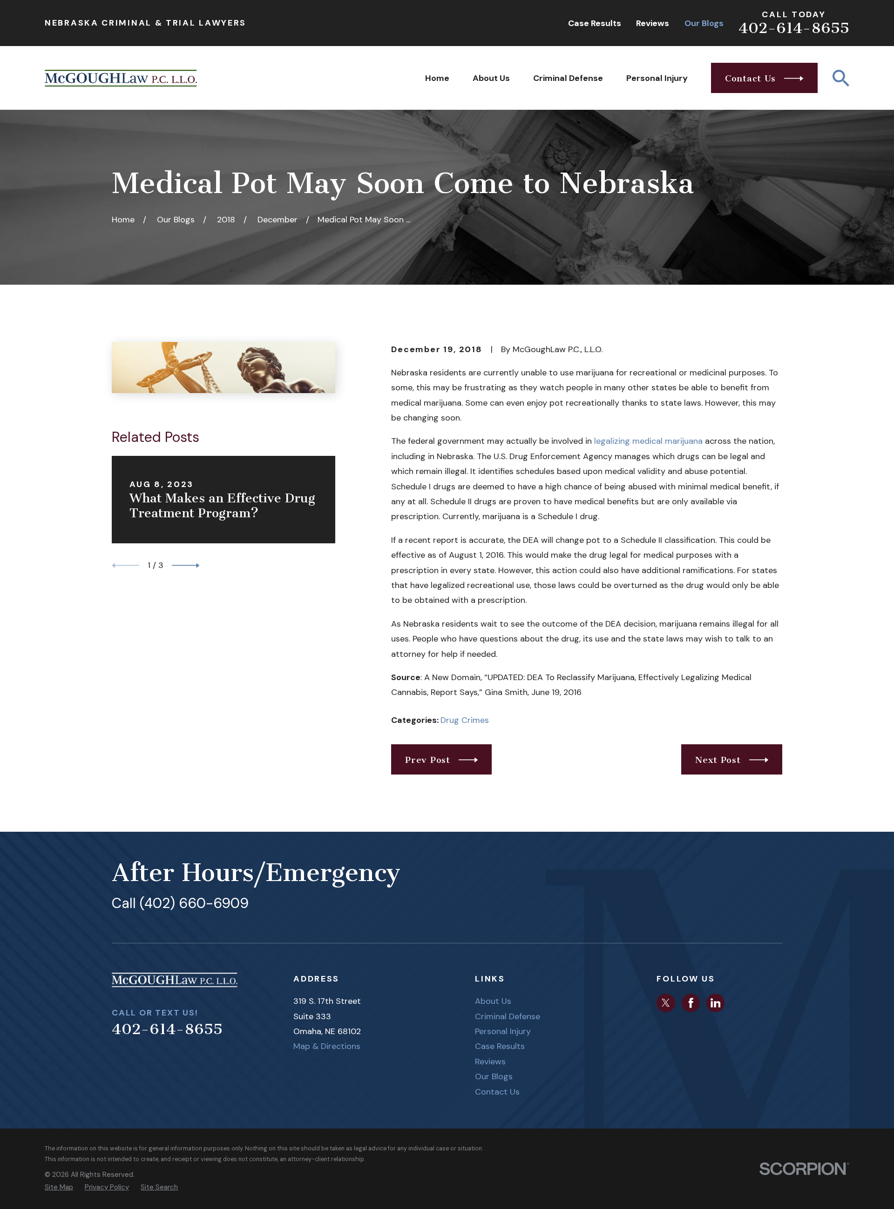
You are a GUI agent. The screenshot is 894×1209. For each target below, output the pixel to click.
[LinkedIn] (716, 1003)
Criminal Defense (507, 1016)
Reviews (652, 23)
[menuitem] (59, 1187)
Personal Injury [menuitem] (657, 78)
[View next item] (185, 565)
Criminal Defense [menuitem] (568, 78)
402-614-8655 (793, 28)
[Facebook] (691, 1003)
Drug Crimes (464, 720)
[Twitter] (666, 1003)
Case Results (594, 23)
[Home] (121, 78)
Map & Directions (326, 1046)
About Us (493, 1001)
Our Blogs (704, 23)
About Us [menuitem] (491, 78)
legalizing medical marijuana (648, 441)
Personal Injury (503, 1031)
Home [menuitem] (437, 78)
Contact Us (497, 1091)
